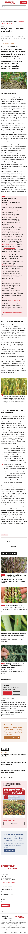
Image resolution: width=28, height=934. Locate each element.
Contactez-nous (5, 901)
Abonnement (5, 905)
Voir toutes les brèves (7, 777)
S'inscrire (16, 693)
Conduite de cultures (6, 886)
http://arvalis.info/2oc (9, 248)
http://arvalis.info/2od (15, 260)
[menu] (2, 2)
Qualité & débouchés (6, 889)
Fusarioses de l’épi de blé (14, 605)
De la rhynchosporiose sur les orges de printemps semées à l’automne (13, 634)
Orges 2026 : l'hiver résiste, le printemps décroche (13, 755)
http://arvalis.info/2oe (7, 265)
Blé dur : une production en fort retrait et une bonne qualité (14, 763)
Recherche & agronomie (7, 894)
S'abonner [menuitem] (23, 2)
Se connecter (7, 693)
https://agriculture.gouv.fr (8, 244)
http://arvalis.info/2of (14, 300)
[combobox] (14, 6)
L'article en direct (9, 850)
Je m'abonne (14, 823)
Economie (3, 891)
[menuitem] (18, 2)
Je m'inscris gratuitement (12, 737)
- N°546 (9, 820)
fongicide (4, 534)
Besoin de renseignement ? (8, 882)
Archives (3, 899)
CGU (2, 911)
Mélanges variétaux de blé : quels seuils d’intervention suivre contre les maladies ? (12, 665)
